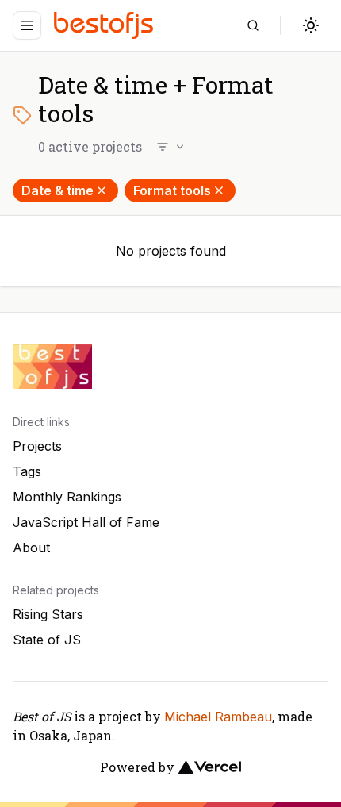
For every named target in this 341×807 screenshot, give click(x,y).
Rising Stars (48, 614)
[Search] (253, 25)
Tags (27, 471)
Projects (37, 446)
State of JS (47, 640)
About (31, 547)
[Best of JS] (105, 25)
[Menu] (27, 25)
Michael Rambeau (218, 716)
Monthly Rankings (67, 497)
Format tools (172, 190)
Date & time (57, 190)
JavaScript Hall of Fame (86, 522)
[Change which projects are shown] (171, 146)
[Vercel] (209, 767)
